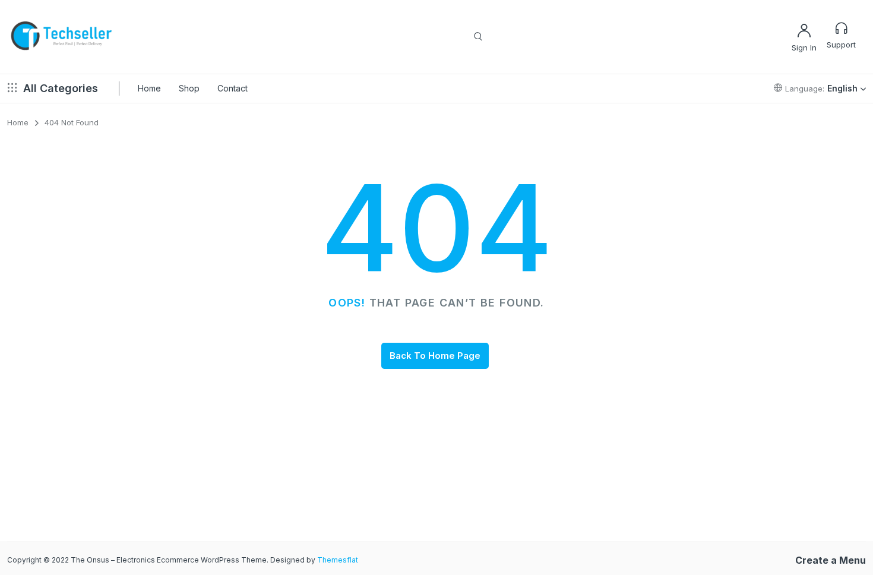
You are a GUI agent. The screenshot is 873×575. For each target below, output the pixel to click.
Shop (189, 88)
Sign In (804, 47)
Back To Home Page (435, 355)
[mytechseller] (62, 36)
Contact (232, 88)
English (842, 88)
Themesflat (337, 559)
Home (149, 88)
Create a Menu (830, 560)
